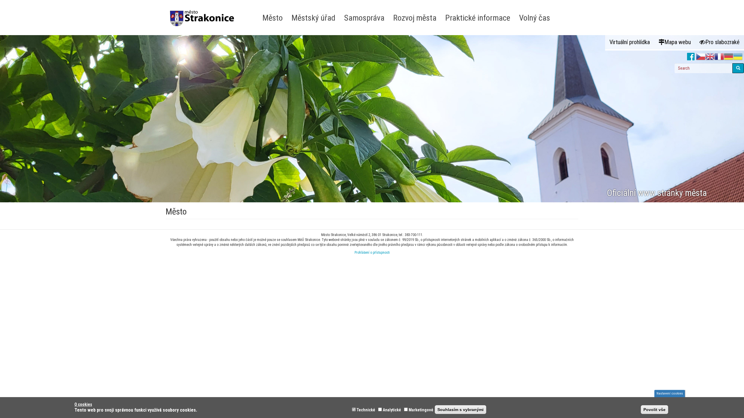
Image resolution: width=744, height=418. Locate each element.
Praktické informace (477, 18)
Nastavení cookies (670, 393)
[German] (728, 57)
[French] (719, 57)
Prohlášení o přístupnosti (372, 253)
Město (272, 18)
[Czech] (700, 57)
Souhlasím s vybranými (460, 409)
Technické (366, 410)
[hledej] (738, 68)
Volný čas (534, 18)
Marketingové (421, 410)
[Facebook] (691, 57)
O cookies (83, 404)
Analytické (392, 410)
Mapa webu (677, 42)
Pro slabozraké (722, 42)
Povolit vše (654, 409)
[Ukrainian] (738, 57)
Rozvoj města (415, 18)
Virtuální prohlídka (629, 42)
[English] (710, 57)
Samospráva (364, 18)
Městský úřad (313, 18)
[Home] (204, 14)
